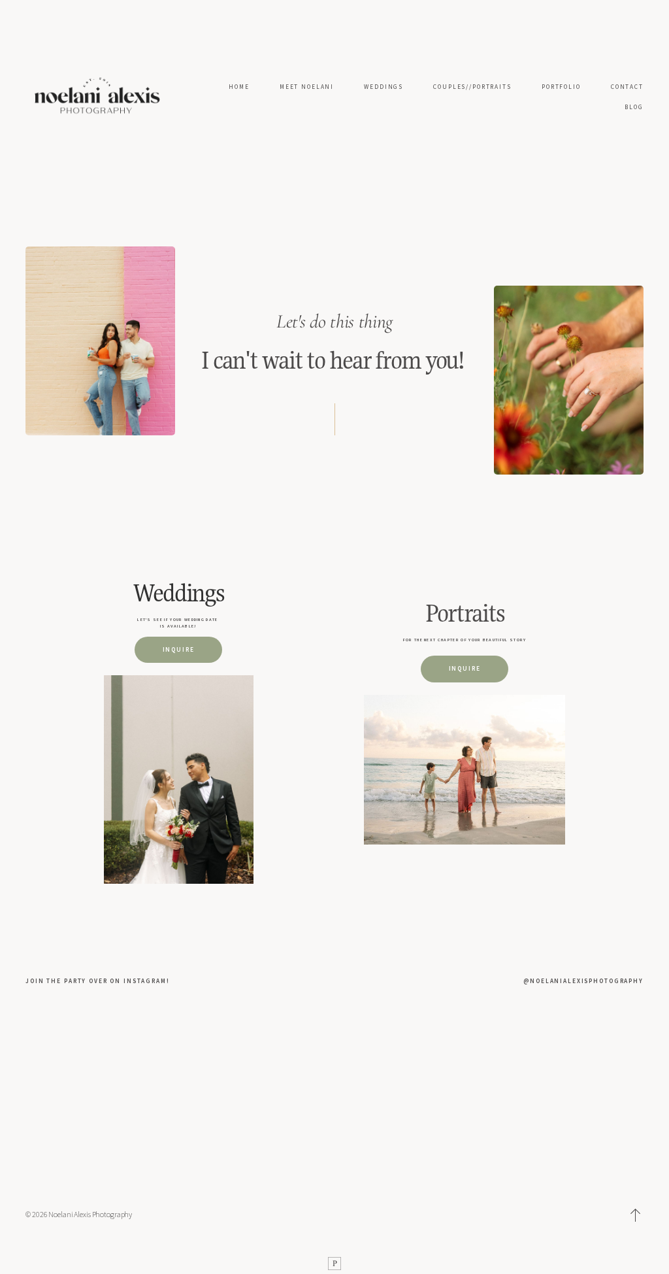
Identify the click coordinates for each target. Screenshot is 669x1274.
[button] (636, 1215)
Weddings (178, 593)
